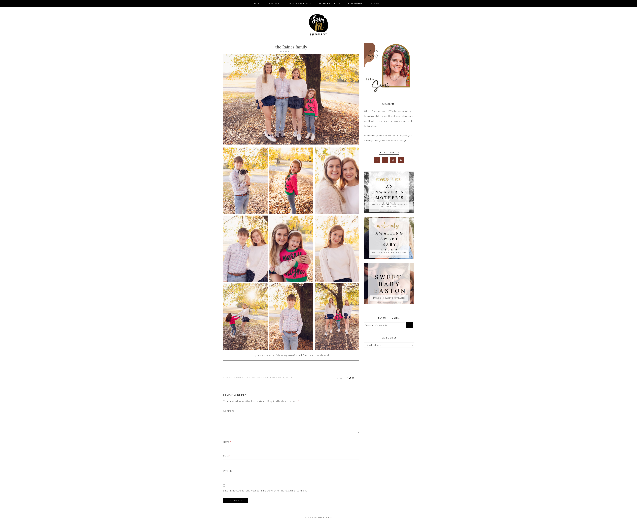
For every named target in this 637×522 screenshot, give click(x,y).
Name (227, 441)
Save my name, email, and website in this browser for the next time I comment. (265, 490)
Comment (229, 410)
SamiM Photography (318, 24)
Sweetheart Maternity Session (389, 252)
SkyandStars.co (324, 518)
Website (228, 470)
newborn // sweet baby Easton (389, 298)
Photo (289, 377)
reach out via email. (319, 355)
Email (226, 456)
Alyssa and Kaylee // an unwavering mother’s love (389, 205)
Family (280, 377)
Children (269, 377)
